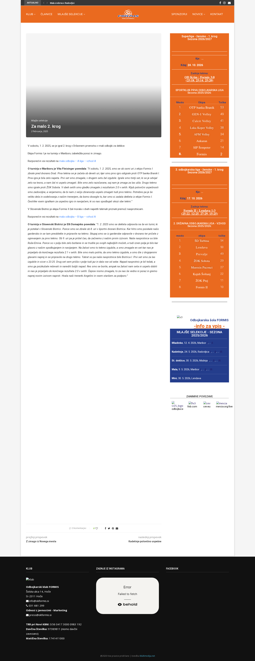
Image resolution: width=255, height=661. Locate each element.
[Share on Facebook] (105, 528)
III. (221, 351)
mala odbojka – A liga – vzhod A (77, 161)
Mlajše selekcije (70, 14)
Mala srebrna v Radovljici (62, 3)
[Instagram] (224, 3)
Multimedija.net (147, 655)
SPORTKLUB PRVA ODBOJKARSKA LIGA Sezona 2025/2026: (200, 91)
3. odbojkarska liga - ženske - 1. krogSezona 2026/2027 (199, 171)
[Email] (229, 3)
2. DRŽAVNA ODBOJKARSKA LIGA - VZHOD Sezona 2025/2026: (199, 225)
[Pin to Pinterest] (113, 528)
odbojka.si (177, 409)
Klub (29, 14)
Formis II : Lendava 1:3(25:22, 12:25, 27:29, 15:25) (199, 212)
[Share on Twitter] (109, 528)
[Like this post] (99, 528)
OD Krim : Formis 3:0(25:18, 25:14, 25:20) (200, 79)
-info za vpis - (209, 326)
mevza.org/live (224, 406)
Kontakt (216, 14)
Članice (46, 14)
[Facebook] (220, 3)
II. (212, 342)
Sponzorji (179, 14)
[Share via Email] (117, 528)
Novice (197, 14)
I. (207, 342)
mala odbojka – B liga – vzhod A (77, 216)
